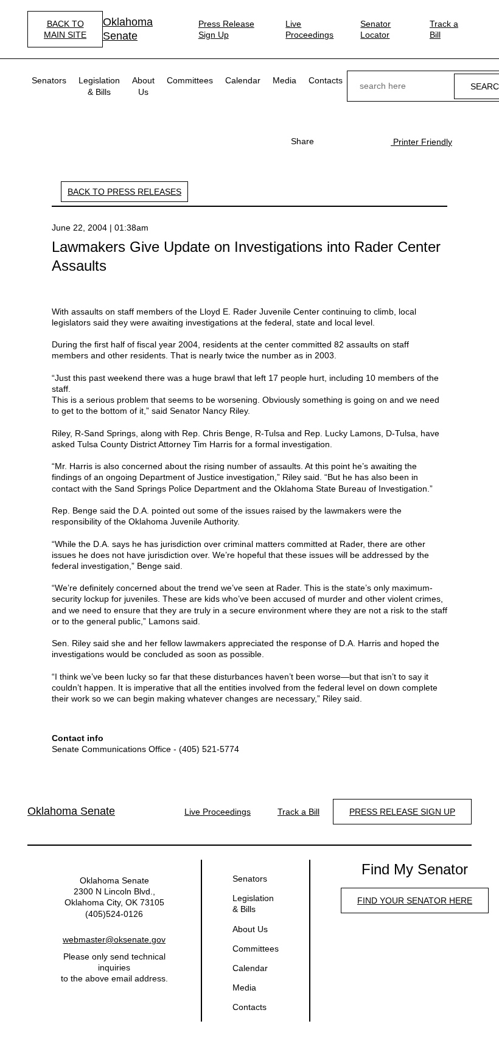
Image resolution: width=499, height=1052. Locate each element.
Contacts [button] (326, 80)
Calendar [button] (242, 80)
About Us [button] (143, 85)
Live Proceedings (309, 29)
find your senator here (414, 900)
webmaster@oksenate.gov (114, 939)
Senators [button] (49, 80)
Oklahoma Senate (128, 29)
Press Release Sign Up (226, 29)
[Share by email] (369, 141)
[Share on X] (349, 141)
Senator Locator (375, 29)
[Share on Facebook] (330, 141)
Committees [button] (190, 80)
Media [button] (284, 80)
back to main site (65, 29)
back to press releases (124, 192)
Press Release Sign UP (402, 812)
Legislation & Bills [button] (99, 85)
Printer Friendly (421, 142)
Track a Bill (444, 29)
